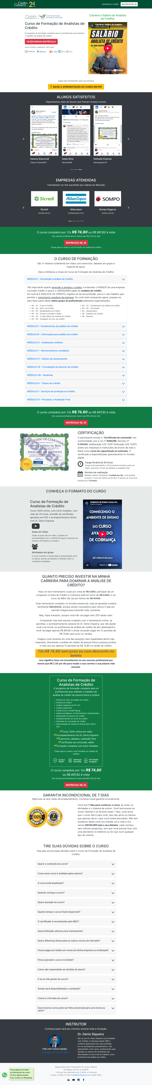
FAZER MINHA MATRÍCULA (41, 41)
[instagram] (79, 1081)
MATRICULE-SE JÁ (76, 242)
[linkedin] (69, 1081)
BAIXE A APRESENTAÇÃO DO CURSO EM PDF (77, 87)
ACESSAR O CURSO (110, 4)
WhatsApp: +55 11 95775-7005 (55, 1052)
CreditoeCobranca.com (81, 1075)
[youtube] (74, 1081)
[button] (23, 139)
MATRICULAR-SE (129, 4)
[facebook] (83, 1081)
